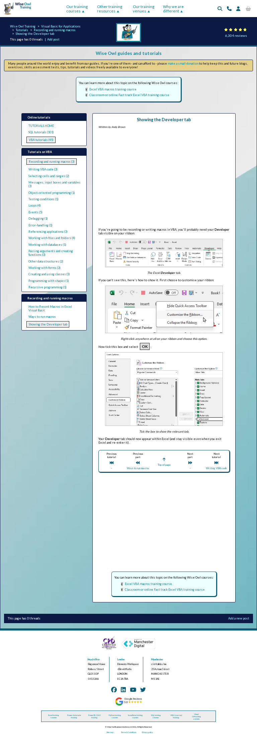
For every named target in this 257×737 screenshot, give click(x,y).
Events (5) (35, 212)
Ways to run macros (42, 316)
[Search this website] (220, 8)
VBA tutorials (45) (41, 140)
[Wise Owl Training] (16, 15)
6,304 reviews (236, 35)
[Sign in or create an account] (238, 8)
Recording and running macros (55, 30)
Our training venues (143, 8)
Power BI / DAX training (94, 716)
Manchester (157, 659)
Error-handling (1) (40, 225)
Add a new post (238, 618)
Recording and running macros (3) (52, 161)
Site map (109, 732)
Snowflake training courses (135, 716)
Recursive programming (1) (47, 287)
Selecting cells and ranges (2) (48, 176)
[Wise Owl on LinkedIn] (123, 689)
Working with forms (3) (44, 268)
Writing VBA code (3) (43, 169)
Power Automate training (74, 716)
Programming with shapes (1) (48, 281)
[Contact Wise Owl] (229, 8)
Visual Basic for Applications (61, 26)
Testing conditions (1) (43, 199)
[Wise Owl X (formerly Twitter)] (143, 689)
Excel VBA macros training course (113, 89)
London (120, 659)
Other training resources (109, 8)
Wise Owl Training (22, 26)
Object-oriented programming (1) (51, 193)
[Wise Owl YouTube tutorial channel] (133, 689)
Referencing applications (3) (48, 231)
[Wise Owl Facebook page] (114, 689)
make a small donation (183, 63)
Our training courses (77, 8)
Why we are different (173, 8)
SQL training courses (156, 716)
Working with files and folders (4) (51, 238)
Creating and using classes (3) (49, 274)
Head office (94, 659)
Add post (53, 39)
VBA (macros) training (176, 716)
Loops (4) (34, 205)
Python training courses (115, 716)
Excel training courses (53, 716)
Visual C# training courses (196, 716)
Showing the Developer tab (35, 33)
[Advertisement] (164, 179)
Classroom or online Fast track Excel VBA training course (129, 95)
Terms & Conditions (128, 732)
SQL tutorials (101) (41, 132)
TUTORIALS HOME (41, 126)
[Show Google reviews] (128, 705)
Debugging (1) (38, 218)
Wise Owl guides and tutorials (129, 53)
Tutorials (22, 30)
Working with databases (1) (47, 244)
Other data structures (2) (45, 261)
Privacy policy (147, 732)
